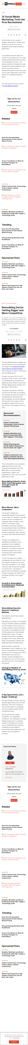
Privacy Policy (16, 1037)
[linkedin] (11, 35)
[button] (3, 4)
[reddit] (16, 35)
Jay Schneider (14, 328)
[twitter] (14, 35)
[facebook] (8, 35)
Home (3, 12)
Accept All (14, 1041)
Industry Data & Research (9, 303)
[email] (19, 35)
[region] (14, 1038)
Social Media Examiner (10, 86)
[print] (25, 35)
